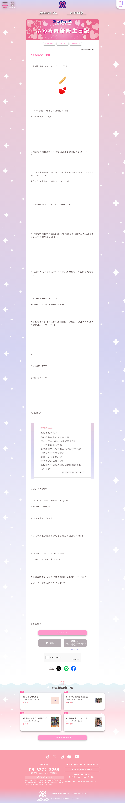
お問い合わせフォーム (82, 769)
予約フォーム (77, 782)
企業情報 (54, 794)
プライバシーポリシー (80, 794)
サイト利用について (65, 794)
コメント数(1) (75, 649)
